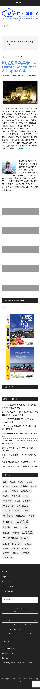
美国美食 (6, 544)
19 (15, 629)
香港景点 (6, 553)
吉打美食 (15, 491)
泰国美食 (6, 533)
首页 (4, 57)
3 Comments (31, 76)
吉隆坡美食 (26, 491)
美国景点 (25, 538)
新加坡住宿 (27, 501)
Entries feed (6, 581)
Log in (4, 577)
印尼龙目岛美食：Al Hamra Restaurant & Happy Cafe (20, 67)
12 (15, 625)
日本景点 (26, 511)
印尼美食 (21, 482)
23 (35, 629)
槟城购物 (6, 527)
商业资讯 (5, 496)
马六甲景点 (25, 553)
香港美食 (15, 553)
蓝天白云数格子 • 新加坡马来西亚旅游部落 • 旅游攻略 (20, 13)
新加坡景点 (8, 506)
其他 (4, 482)
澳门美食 (16, 533)
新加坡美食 (23, 506)
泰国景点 (24, 527)
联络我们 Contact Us (9, 653)
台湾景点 (14, 486)
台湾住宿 (6, 486)
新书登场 (17, 501)
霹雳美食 (15, 549)
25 (10, 634)
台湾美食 (24, 486)
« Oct (3, 642)
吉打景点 (5, 491)
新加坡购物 (6, 511)
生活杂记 (27, 532)
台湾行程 (33, 486)
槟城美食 (22, 522)
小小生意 (25, 496)
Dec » (8, 642)
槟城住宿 (31, 516)
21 (25, 629)
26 (15, 634)
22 (30, 629)
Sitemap (5, 658)
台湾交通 (29, 482)
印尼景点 (12, 482)
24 (4, 634)
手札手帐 (7, 501)
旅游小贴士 (17, 511)
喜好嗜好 (16, 496)
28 (25, 634)
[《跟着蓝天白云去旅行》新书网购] (20, 379)
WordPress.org (7, 591)
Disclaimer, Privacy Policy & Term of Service (17, 663)
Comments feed (7, 586)
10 (4, 625)
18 (10, 629)
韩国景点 (25, 549)
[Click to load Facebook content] (4, 307)
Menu (21, 3)
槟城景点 (8, 522)
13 (20, 625)
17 (4, 629)
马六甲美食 (7, 557)
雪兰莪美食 (28, 544)
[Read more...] (23, 149)
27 (20, 634)
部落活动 (16, 543)
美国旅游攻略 (10, 538)
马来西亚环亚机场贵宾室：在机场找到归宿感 (20, 466)
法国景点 (15, 527)
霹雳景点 (5, 549)
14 (25, 625)
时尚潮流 (8, 515)
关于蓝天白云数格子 (9, 649)
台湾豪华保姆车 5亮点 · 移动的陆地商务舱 (18, 462)
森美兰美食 (21, 516)
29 (30, 634)
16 (35, 625)
